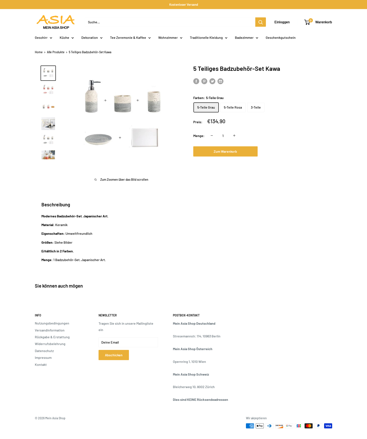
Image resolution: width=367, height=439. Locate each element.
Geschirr (41, 37)
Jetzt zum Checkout (293, 151)
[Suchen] (260, 22)
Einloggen (282, 22)
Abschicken (114, 355)
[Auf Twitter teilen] (212, 81)
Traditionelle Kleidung (206, 37)
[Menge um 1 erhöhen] (234, 135)
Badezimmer (244, 37)
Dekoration (89, 37)
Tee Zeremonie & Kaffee (128, 37)
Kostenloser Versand (183, 4)
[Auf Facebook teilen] (196, 81)
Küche (64, 37)
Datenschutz (44, 351)
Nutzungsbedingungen (52, 323)
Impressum (43, 357)
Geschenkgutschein (281, 37)
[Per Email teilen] (220, 81)
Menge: (199, 135)
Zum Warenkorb (225, 151)
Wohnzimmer (168, 37)
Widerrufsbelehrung (50, 344)
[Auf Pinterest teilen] (204, 81)
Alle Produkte (56, 52)
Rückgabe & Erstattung (52, 337)
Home (39, 52)
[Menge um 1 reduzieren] (211, 135)
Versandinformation (50, 330)
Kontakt (41, 364)
